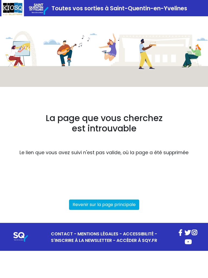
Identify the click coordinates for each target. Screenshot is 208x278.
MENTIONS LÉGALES (97, 234)
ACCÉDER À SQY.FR (136, 240)
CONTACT (62, 234)
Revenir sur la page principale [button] (104, 204)
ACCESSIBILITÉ (138, 234)
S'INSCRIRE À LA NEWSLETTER (81, 240)
